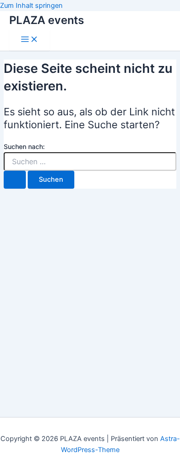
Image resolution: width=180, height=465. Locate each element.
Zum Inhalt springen (31, 5)
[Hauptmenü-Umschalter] (29, 40)
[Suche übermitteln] (15, 180)
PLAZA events (46, 20)
